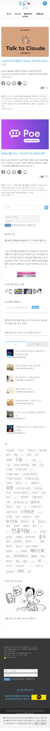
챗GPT (9, 546)
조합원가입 (31, 225)
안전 (37, 517)
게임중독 (22, 455)
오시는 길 (6, 651)
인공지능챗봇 (21, 104)
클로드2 (34, 104)
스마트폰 (27, 512)
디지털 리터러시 (42, 185)
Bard (38, 99)
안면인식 (27, 517)
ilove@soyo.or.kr (16, 649)
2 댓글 (31, 193)
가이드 (21, 450)
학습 (18, 561)
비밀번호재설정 (18, 225)
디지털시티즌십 (31, 478)
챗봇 (42, 541)
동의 (36, 723)
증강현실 (18, 541)
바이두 (35, 493)
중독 (8, 541)
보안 (43, 493)
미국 (8, 493)
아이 (18, 517)
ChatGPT (44, 99)
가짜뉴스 (31, 450)
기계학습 (26, 460)
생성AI (9, 506)
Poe (10, 190)
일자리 (9, 537)
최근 (15, 344)
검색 (8, 455)
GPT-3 (39, 566)
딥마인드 (26, 483)
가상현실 (10, 450)
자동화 (19, 537)
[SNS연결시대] (18, 291)
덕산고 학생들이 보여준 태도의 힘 (28, 366)
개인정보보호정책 (32, 649)
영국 (8, 526)
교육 (9, 460)
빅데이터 (24, 497)
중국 (42, 537)
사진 (8, 502)
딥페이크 (35, 483)
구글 (24, 101)
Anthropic (32, 99)
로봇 (9, 488)
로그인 (30, 240)
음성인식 (41, 526)
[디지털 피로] (27, 291)
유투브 (17, 526)
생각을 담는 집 (20, 502)
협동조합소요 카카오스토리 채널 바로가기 (23, 333)
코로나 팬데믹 (31, 546)
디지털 (9, 469)
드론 (41, 465)
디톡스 (9, 483)
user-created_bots (24, 190)
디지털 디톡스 (12, 474)
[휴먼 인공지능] (9, 291)
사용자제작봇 (39, 190)
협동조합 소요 (29, 713)
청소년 (19, 546)
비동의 (43, 723)
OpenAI (10, 101)
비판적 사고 (15, 497)
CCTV (9, 566)
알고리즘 (11, 521)
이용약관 (24, 649)
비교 (33, 190)
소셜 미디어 (11, 512)
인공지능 (20, 531)
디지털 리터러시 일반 (10, 99)
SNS (20, 571)
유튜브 (26, 526)
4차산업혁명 (32, 561)
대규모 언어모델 (21, 465)
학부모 (9, 561)
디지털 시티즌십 (13, 478)
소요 (17, 188)
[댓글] (38, 344)
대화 (34, 465)
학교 (43, 556)
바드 (27, 101)
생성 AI (35, 502)
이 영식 (8, 96)
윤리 (35, 526)
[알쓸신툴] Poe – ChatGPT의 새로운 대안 (23, 153)
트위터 (24, 551)
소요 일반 (21, 99)
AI (39, 561)
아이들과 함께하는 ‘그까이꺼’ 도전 (28, 401)
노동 (8, 465)
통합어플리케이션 (22, 193)
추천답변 (8, 193)
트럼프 (17, 551)
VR (29, 571)
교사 (36, 455)
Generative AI (30, 566)
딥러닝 (19, 483)
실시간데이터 (34, 101)
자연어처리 (30, 537)
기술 (33, 460)
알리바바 (25, 521)
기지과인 (40, 460)
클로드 (29, 104)
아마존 (9, 517)
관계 (29, 455)
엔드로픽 (42, 101)
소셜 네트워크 (25, 507)
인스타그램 (34, 532)
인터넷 (43, 532)
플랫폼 (34, 556)
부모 (8, 497)
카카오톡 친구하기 (11, 657)
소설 (18, 506)
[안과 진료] (37, 291)
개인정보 (43, 450)
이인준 (7, 532)
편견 (8, 556)
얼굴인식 (42, 521)
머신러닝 (38, 488)
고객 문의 (12, 651)
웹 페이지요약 (12, 104)
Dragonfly (4, 190)
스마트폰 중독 (40, 512)
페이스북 (37, 551)
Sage (15, 190)
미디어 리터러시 (21, 493)
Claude (3, 101)
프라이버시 (21, 556)
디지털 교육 (21, 469)
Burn (45, 561)
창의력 (28, 541)
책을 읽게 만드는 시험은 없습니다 (28, 377)
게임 (16, 455)
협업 (25, 561)
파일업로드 (40, 104)
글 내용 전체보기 (6, 109)
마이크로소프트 (23, 488)
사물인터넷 (37, 497)
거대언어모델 (17, 101)
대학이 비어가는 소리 (23, 389)
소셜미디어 (36, 506)
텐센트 (9, 551)
